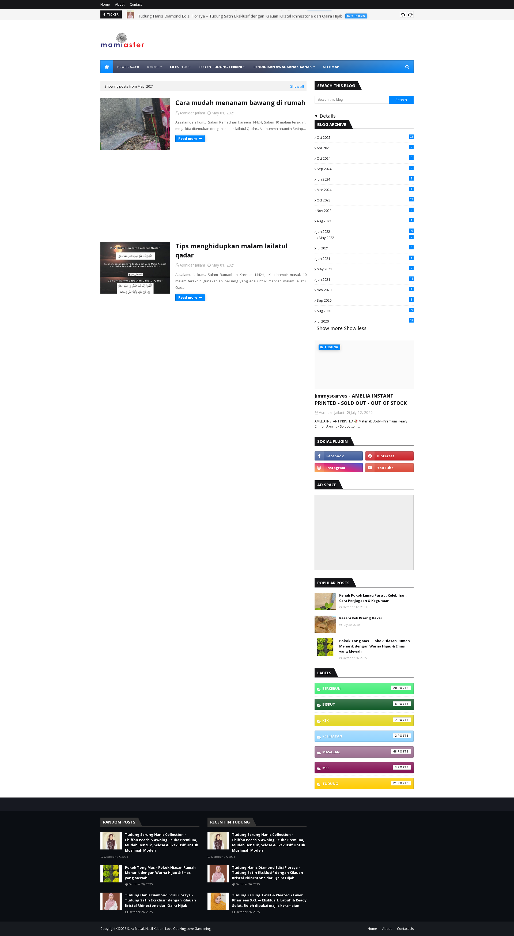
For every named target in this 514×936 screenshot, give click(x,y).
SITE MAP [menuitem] (331, 66)
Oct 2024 (364, 158)
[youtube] (389, 467)
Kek (359, 720)
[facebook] (339, 455)
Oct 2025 (365, 137)
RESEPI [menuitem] (152, 66)
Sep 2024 (364, 168)
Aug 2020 (365, 310)
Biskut (359, 704)
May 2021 (364, 268)
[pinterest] (389, 455)
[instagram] (339, 467)
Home (105, 4)
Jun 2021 (364, 258)
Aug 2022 (364, 220)
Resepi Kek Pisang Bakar (360, 618)
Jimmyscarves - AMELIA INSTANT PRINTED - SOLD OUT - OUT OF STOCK (361, 399)
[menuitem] (106, 66)
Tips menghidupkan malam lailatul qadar (231, 250)
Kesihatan (359, 736)
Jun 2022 (365, 231)
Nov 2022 (364, 210)
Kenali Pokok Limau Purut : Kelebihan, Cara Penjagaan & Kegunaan (373, 598)
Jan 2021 (365, 279)
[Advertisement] (203, 195)
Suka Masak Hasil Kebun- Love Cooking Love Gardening (169, 928)
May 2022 (365, 237)
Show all (297, 86)
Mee (359, 767)
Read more (187, 138)
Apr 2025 (364, 147)
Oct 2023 (365, 200)
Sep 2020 (364, 300)
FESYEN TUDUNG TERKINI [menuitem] (220, 66)
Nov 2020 (364, 289)
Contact (136, 4)
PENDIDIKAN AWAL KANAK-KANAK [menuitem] (283, 66)
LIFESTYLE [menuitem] (178, 66)
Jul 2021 (364, 247)
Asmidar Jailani (192, 112)
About (119, 4)
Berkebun (359, 688)
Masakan (359, 751)
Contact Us (405, 928)
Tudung (359, 783)
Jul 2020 (365, 321)
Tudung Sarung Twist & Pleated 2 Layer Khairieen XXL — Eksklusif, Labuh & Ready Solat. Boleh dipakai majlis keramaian (269, 900)
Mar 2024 (364, 189)
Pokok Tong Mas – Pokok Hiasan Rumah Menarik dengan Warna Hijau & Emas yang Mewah (374, 646)
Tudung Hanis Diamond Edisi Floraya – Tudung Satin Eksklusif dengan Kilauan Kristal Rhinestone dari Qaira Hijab (240, 14)
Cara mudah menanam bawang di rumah (240, 102)
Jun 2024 (364, 179)
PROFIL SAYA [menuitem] (128, 66)
